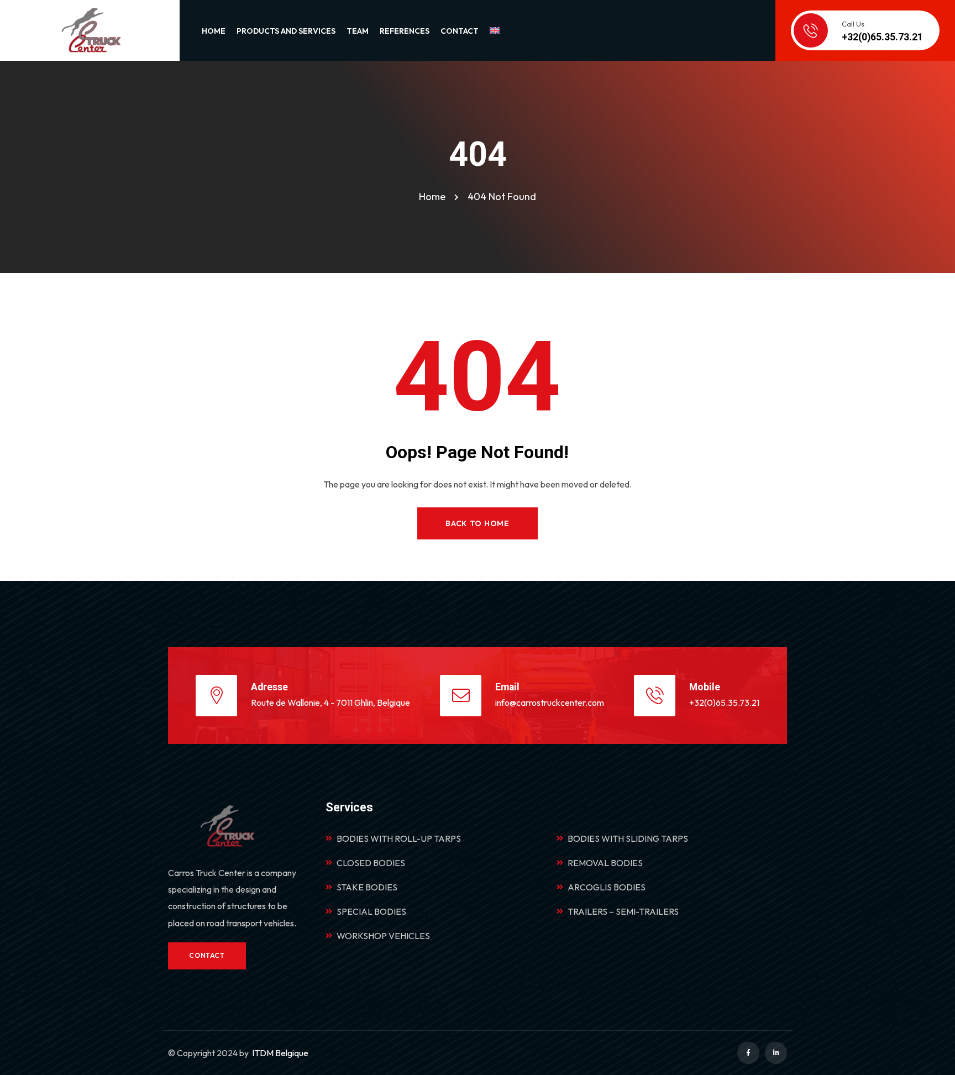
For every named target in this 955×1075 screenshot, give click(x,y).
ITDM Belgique (280, 1052)
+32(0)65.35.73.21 (724, 702)
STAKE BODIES (367, 887)
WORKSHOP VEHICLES (383, 935)
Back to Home (477, 523)
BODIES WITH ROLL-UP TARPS (399, 838)
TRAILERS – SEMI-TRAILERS (623, 911)
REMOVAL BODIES (605, 862)
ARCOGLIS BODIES (607, 887)
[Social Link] (748, 1053)
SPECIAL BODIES (371, 911)
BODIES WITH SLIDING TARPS (628, 838)
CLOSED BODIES (371, 862)
